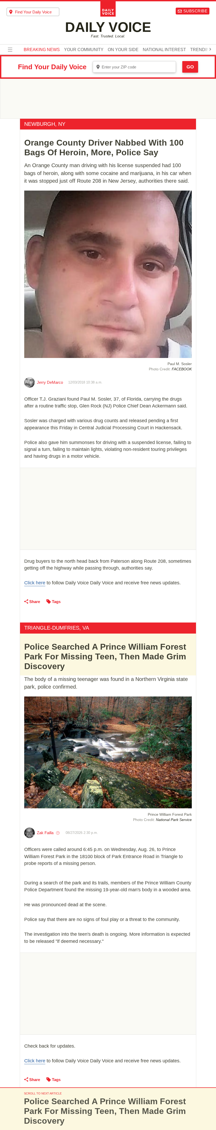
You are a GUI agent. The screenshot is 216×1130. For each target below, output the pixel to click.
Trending (201, 50)
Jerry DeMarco (50, 382)
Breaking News (42, 50)
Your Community (84, 50)
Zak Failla (45, 832)
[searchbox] (37, 12)
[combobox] (33, 12)
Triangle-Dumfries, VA (56, 628)
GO (190, 66)
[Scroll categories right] (210, 49)
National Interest (164, 50)
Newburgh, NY (44, 124)
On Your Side (123, 50)
